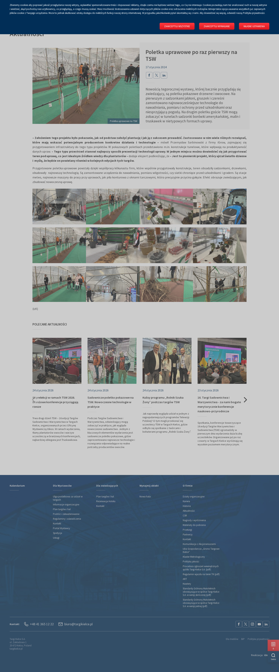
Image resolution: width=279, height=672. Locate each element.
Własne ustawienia (254, 26)
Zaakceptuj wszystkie (177, 26)
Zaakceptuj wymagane (217, 26)
